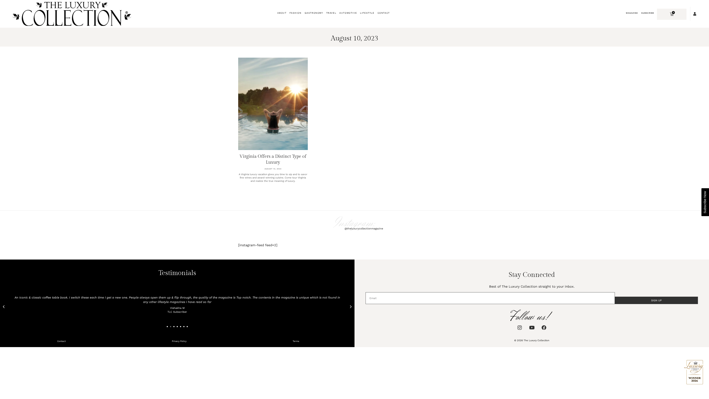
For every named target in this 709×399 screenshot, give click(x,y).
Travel (331, 13)
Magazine (632, 13)
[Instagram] (519, 327)
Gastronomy (314, 13)
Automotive (348, 13)
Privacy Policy (179, 341)
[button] (4, 307)
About (281, 13)
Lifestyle (367, 13)
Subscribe (647, 13)
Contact (384, 13)
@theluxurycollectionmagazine (364, 228)
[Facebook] (544, 327)
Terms (296, 341)
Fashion (295, 13)
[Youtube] (531, 327)
